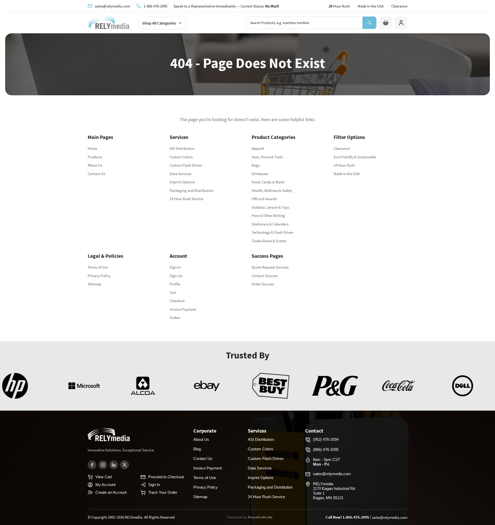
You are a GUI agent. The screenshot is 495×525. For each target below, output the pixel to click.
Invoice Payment (183, 309)
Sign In (175, 267)
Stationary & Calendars (270, 224)
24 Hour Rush (344, 165)
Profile (175, 283)
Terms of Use (98, 267)
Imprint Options (182, 181)
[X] (124, 464)
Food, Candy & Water (268, 181)
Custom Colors (181, 156)
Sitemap (94, 283)
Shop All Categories (159, 23)
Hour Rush (339, 6)
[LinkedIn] (113, 464)
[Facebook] (92, 464)
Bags (256, 165)
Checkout (177, 300)
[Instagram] (102, 464)
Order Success (263, 283)
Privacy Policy (99, 275)
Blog (197, 449)
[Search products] (369, 23)
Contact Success (265, 275)
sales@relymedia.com (112, 6)
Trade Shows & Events (269, 240)
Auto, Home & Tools (267, 156)
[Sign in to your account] (401, 23)
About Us (95, 165)
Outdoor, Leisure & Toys (270, 207)
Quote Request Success (270, 267)
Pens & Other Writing (268, 215)
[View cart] (386, 23)
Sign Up (176, 275)
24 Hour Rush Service (186, 198)
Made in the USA (371, 6)
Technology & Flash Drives (272, 232)
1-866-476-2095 (155, 6)
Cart (173, 292)
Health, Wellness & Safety (272, 190)
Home (92, 148)
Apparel (258, 148)
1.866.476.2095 (356, 517)
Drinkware (260, 173)
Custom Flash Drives (186, 165)
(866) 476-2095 (326, 449)
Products (95, 156)
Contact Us (96, 173)
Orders (175, 317)
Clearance (399, 6)
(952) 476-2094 (326, 439)
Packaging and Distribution (191, 190)
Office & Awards (264, 198)
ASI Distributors (182, 148)
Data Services (180, 173)
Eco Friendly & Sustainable (355, 156)
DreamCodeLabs (260, 517)
